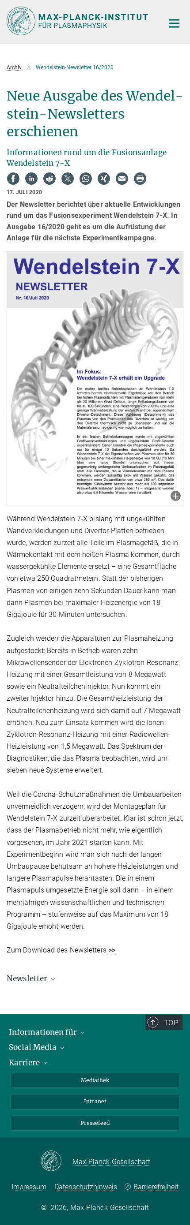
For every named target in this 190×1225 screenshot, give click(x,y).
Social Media (33, 1047)
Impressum (28, 1187)
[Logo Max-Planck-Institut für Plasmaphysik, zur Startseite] (78, 21)
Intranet (95, 1101)
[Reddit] (49, 178)
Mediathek (95, 1080)
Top (171, 1022)
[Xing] (103, 178)
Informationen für (44, 1032)
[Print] (140, 178)
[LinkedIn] (31, 178)
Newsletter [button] (28, 978)
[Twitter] (67, 178)
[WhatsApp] (85, 178)
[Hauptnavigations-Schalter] (174, 23)
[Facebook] (13, 178)
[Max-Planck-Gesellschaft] (56, 1161)
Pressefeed (95, 1123)
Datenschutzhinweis (85, 1187)
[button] (175, 496)
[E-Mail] (122, 178)
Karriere (25, 1062)
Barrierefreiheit (156, 1187)
